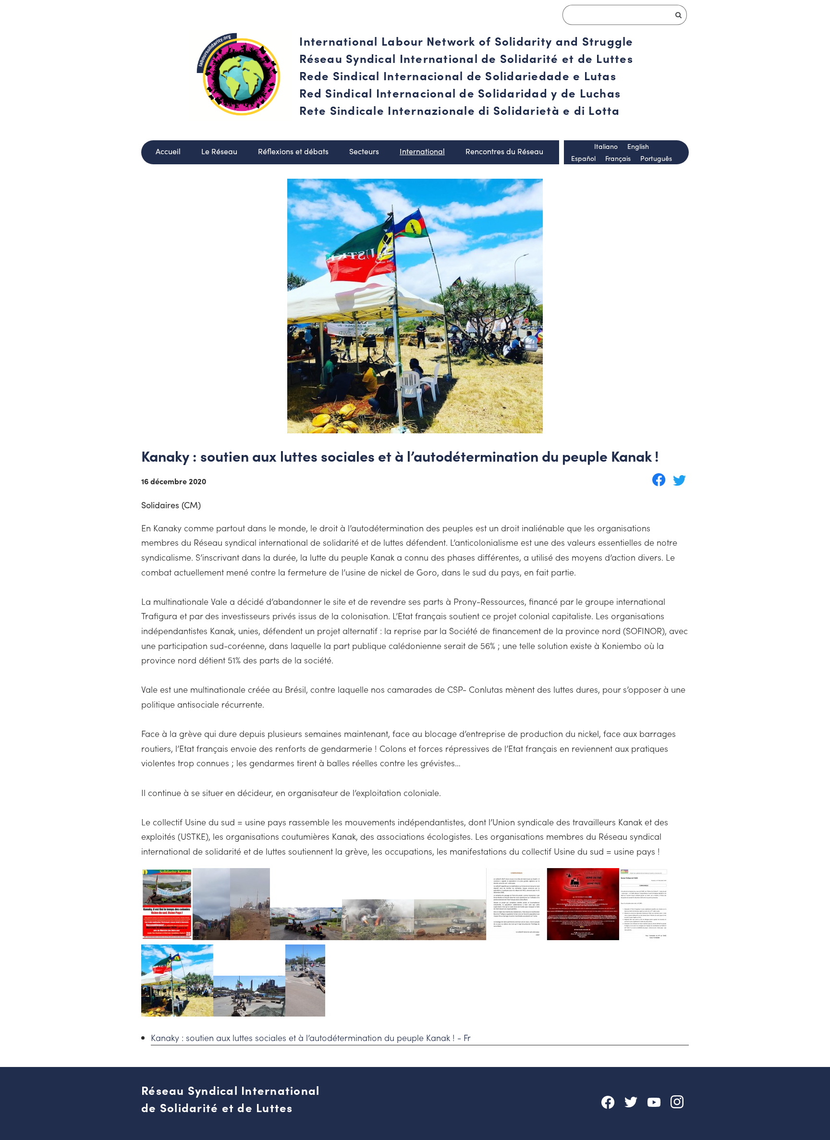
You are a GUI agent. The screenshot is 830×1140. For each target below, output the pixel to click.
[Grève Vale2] (250, 937)
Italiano (606, 146)
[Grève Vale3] (306, 937)
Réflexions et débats (293, 151)
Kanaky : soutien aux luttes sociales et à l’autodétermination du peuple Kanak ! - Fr (311, 1037)
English (638, 146)
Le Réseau (219, 151)
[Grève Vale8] (643, 937)
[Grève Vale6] (516, 937)
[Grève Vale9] (177, 1013)
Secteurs (364, 151)
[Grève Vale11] (305, 1013)
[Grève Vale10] (249, 1013)
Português (656, 158)
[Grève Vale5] (450, 937)
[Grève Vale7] (583, 937)
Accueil (168, 151)
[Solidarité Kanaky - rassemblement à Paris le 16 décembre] (167, 937)
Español (583, 158)
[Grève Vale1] (211, 937)
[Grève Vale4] (378, 937)
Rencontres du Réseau (504, 151)
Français (618, 158)
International (422, 151)
